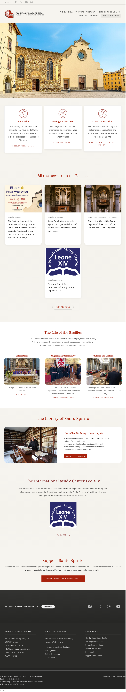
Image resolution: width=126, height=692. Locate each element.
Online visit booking (52, 654)
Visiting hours (50, 650)
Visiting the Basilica (93, 648)
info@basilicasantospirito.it (17, 648)
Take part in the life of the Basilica (101, 144)
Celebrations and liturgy (94, 645)
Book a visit (89, 652)
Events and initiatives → (104, 398)
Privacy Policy (108, 676)
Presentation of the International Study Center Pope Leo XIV (61, 287)
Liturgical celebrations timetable (57, 647)
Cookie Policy (120, 676)
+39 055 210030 (15, 645)
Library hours (50, 658)
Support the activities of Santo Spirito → (63, 578)
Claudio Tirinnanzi (17, 684)
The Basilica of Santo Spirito (96, 638)
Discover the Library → (75, 456)
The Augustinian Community (96, 641)
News (10, 217)
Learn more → (63, 535)
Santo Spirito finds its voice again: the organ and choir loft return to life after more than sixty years (62, 226)
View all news (63, 307)
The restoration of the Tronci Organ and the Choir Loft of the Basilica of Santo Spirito (102, 224)
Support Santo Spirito (93, 656)
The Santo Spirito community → (63, 398)
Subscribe (48, 606)
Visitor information (61, 142)
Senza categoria (99, 217)
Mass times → (22, 395)
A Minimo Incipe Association (31, 681)
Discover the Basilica (22, 146)
